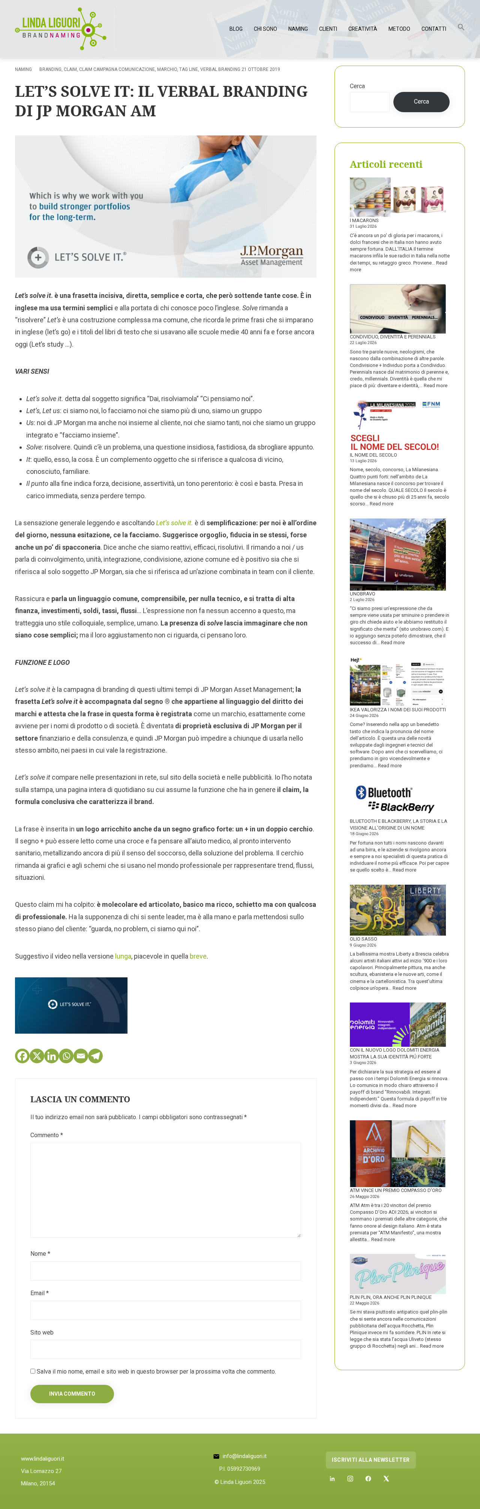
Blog (236, 29)
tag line (188, 69)
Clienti (328, 29)
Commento (46, 1135)
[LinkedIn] (332, 1478)
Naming (298, 29)
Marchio (167, 69)
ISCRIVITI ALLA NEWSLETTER (371, 1460)
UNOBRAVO (362, 594)
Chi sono (265, 29)
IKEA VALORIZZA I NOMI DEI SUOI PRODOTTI (398, 709)
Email (39, 1293)
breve (198, 956)
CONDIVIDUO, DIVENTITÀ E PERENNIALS (393, 337)
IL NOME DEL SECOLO (373, 455)
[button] (461, 29)
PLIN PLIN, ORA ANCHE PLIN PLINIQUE (391, 1297)
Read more (435, 385)
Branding (50, 69)
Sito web (42, 1332)
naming (23, 69)
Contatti (434, 29)
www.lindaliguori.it (42, 1458)
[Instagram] (350, 1478)
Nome (40, 1253)
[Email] (81, 1056)
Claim (70, 69)
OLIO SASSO (363, 939)
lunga (123, 956)
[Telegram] (95, 1056)
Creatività (362, 29)
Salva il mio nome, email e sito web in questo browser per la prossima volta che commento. (156, 1371)
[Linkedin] (51, 1056)
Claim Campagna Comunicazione (117, 69)
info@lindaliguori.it (245, 1456)
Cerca (357, 86)
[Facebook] (22, 1056)
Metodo (399, 29)
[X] (37, 1056)
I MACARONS (364, 220)
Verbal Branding (220, 69)
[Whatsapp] (66, 1056)
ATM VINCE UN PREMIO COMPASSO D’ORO (396, 1190)
